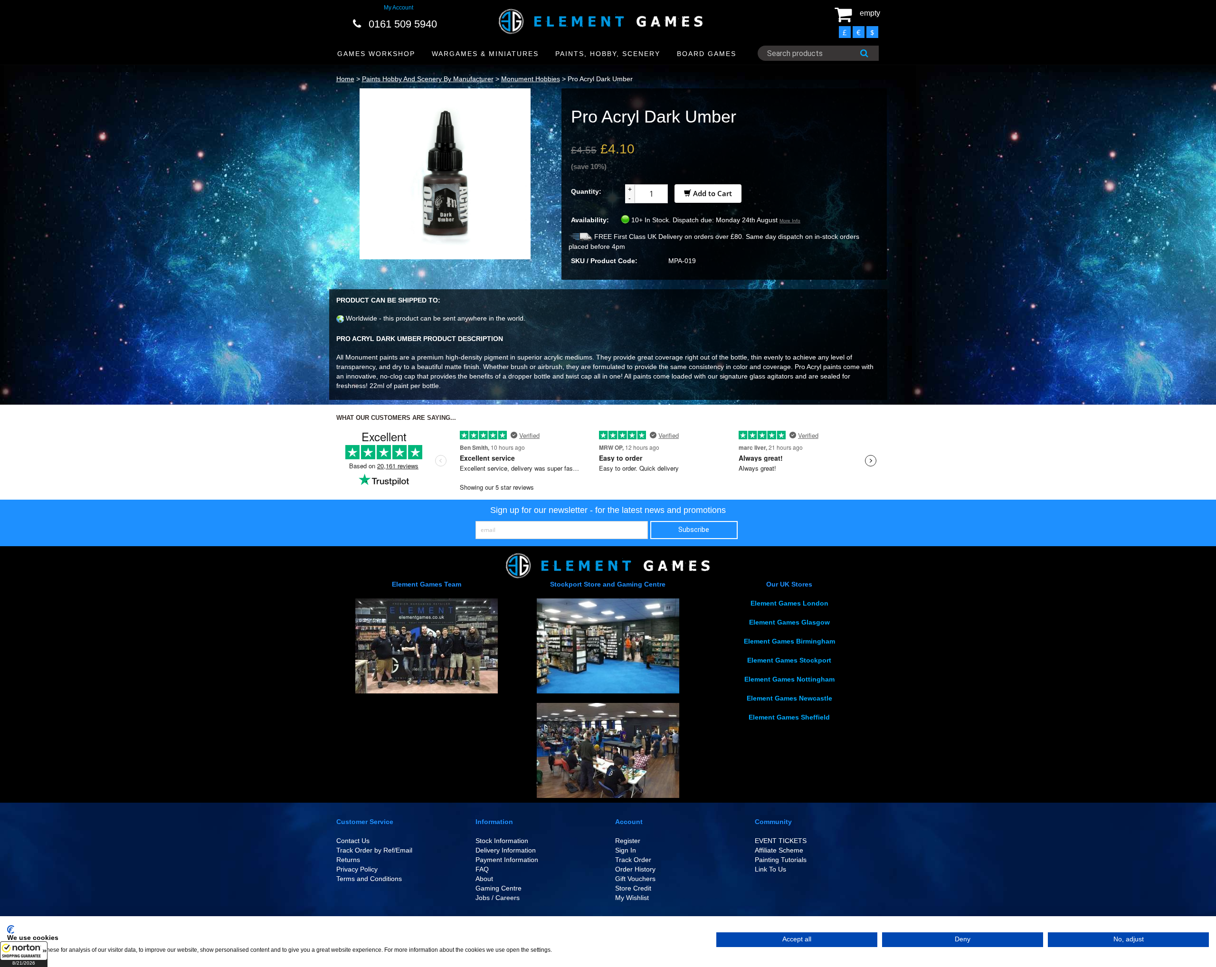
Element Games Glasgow (789, 622)
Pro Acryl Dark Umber (600, 79)
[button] (24, 954)
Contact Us (353, 840)
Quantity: (586, 191)
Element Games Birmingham (789, 641)
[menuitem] (376, 54)
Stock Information (501, 840)
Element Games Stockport (789, 660)
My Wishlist (632, 897)
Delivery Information (505, 850)
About (484, 878)
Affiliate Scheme (779, 850)
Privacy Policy (357, 869)
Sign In (625, 850)
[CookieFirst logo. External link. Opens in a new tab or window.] (10, 929)
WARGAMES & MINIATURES (485, 53)
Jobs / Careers (497, 897)
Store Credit (633, 888)
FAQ (482, 869)
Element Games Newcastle (789, 698)
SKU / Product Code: (604, 261)
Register (627, 840)
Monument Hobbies (530, 79)
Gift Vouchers (635, 878)
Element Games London (789, 603)
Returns (348, 859)
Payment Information (506, 859)
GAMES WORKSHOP (376, 53)
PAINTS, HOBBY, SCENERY (607, 53)
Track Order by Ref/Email (374, 850)
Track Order (633, 859)
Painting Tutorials (781, 859)
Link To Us (770, 869)
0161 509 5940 (403, 24)
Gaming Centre (498, 888)
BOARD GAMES (706, 53)
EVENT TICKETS (781, 840)
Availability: (590, 220)
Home (345, 79)
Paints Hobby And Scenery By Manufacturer (428, 79)
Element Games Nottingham (789, 679)
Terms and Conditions (369, 878)
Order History (635, 869)
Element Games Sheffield (789, 717)
